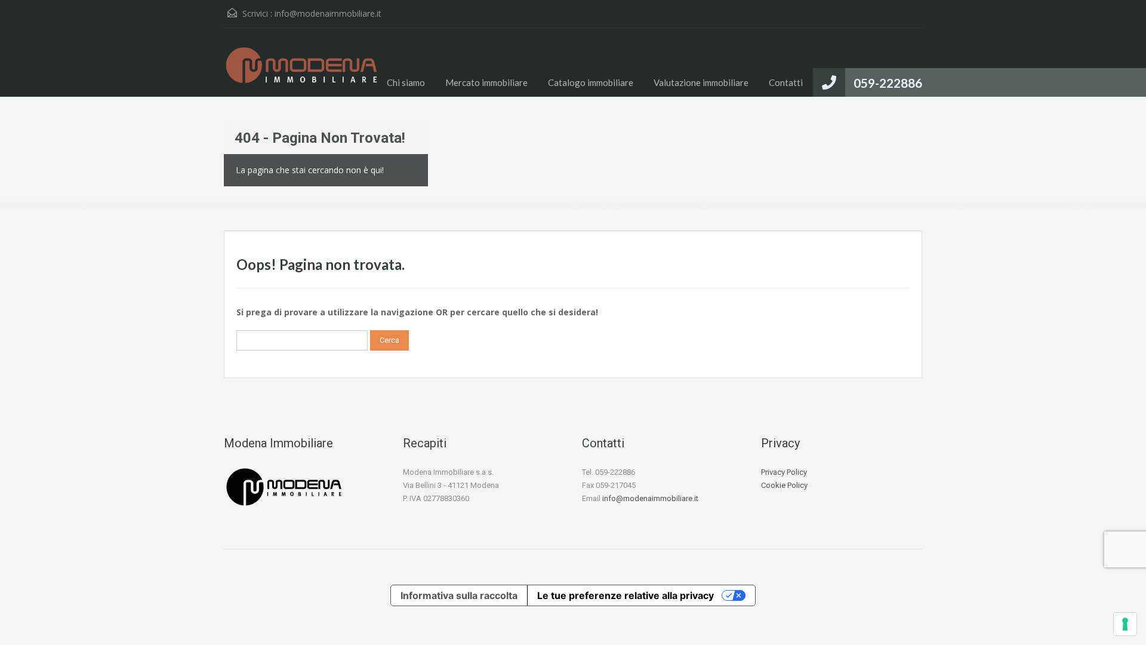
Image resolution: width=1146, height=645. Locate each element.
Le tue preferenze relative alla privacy (625, 595)
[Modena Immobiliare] (301, 71)
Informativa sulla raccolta (459, 595)
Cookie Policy (784, 485)
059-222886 (888, 82)
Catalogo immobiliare (590, 82)
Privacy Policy (784, 472)
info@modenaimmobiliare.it (328, 13)
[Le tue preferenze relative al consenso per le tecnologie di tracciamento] (1125, 624)
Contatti (786, 82)
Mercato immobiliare (486, 82)
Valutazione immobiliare (701, 82)
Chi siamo (406, 82)
